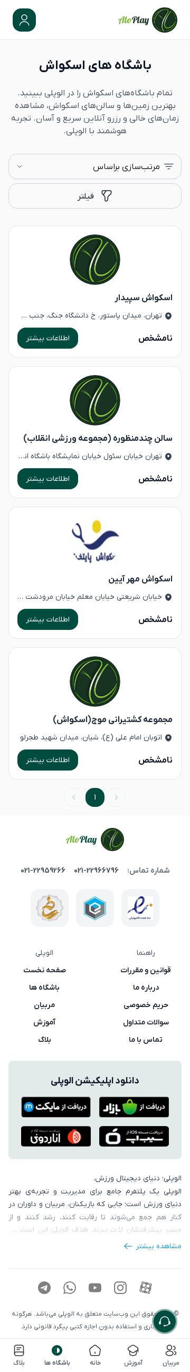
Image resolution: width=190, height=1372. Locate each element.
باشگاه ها (44, 987)
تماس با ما (146, 1039)
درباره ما (146, 987)
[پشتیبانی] (164, 1321)
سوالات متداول (146, 1022)
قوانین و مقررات (145, 970)
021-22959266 (43, 870)
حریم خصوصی (146, 1005)
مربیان (44, 1005)
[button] (24, 20)
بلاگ (44, 1039)
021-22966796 (96, 870)
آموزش (44, 1022)
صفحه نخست (44, 970)
